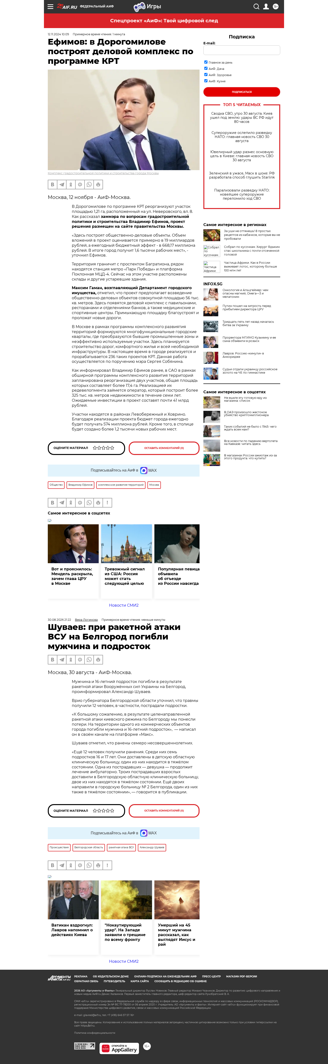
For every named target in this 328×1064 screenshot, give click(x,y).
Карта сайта (140, 981)
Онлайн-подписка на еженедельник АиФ (165, 976)
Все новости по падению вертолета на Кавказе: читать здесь (251, 442)
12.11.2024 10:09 (58, 34)
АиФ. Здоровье (220, 75)
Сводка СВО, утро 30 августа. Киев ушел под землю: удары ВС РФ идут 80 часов (241, 118)
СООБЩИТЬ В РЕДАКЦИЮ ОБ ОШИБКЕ (180, 981)
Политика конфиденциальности (94, 1032)
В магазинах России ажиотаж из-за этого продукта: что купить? (250, 457)
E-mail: (209, 43)
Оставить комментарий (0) (164, 448)
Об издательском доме (111, 976)
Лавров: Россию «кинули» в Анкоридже (243, 355)
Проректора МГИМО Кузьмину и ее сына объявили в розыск (249, 339)
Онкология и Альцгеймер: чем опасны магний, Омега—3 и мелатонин (245, 293)
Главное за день (220, 62)
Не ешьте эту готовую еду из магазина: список (245, 399)
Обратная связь (86, 981)
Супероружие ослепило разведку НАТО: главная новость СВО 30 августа (242, 137)
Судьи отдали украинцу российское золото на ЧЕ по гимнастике (250, 371)
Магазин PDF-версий (241, 976)
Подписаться (242, 92)
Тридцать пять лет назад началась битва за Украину (248, 323)
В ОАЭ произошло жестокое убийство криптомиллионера (246, 414)
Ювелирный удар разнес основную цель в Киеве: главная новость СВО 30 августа (241, 156)
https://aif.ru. (88, 1025)
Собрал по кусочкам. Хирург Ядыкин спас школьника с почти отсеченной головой (252, 250)
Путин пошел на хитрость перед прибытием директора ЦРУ (247, 307)
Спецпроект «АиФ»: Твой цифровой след (164, 21)
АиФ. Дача (216, 69)
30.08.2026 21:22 (59, 620)
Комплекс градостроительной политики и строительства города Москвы (103, 173)
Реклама (80, 976)
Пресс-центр (211, 976)
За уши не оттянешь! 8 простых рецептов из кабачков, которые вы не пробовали (252, 234)
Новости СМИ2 (124, 605)
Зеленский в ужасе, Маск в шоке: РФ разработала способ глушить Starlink (242, 175)
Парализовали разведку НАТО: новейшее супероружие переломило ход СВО (241, 194)
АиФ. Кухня (217, 81)
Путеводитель (114, 981)
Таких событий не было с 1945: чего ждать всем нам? (250, 428)
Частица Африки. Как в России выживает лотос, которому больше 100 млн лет (250, 266)
